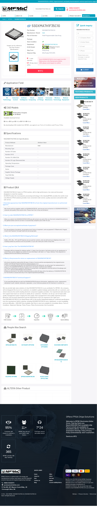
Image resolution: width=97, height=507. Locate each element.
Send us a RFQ (71, 436)
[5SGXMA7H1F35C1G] (11, 395)
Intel (43, 33)
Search (60, 9)
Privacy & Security (83, 494)
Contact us (37, 480)
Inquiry (51, 480)
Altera (51, 476)
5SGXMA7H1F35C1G (51, 44)
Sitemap (74, 494)
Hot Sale (51, 478)
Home (35, 474)
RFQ (41, 71)
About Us (36, 476)
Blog (35, 482)
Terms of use (93, 494)
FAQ (35, 478)
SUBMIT (86, 70)
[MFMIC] (14, 8)
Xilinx (50, 474)
